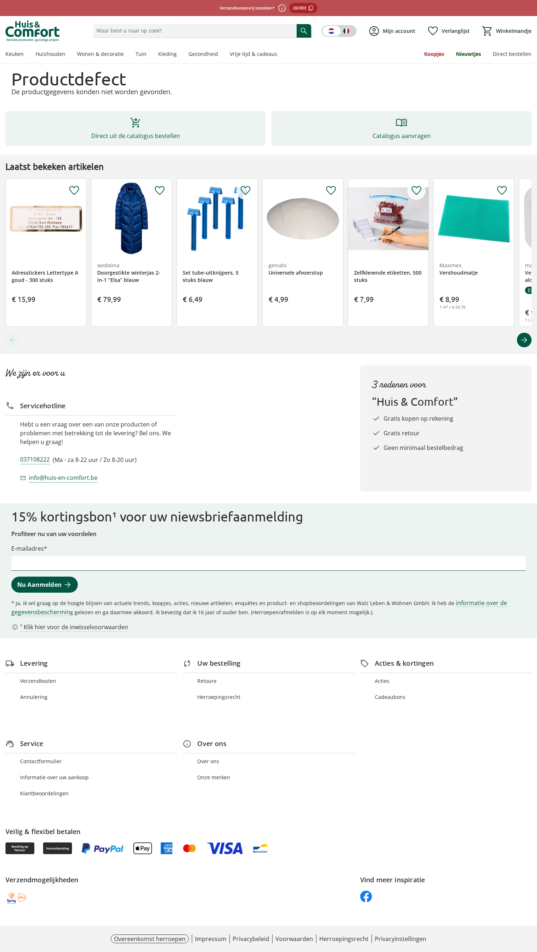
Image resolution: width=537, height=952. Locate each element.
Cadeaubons (390, 696)
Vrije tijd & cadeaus (253, 53)
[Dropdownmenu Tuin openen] (149, 55)
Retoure (207, 680)
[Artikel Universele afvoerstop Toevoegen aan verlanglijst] (331, 190)
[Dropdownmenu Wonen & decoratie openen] (127, 55)
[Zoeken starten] (304, 30)
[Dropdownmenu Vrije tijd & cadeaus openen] (280, 55)
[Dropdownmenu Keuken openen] (27, 55)
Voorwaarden (294, 939)
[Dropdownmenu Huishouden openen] (68, 55)
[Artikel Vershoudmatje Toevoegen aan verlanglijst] (502, 190)
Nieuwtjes (468, 53)
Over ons (208, 761)
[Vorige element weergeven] (12, 340)
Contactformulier (41, 761)
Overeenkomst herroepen (150, 939)
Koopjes (434, 53)
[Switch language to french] (339, 31)
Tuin (141, 53)
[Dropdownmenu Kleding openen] (180, 55)
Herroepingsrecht (218, 696)
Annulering (33, 696)
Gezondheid (203, 53)
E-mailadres (27, 548)
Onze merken (213, 777)
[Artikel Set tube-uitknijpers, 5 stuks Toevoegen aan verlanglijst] (245, 190)
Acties (382, 680)
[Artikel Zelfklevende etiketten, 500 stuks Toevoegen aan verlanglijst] (416, 190)
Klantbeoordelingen (44, 793)
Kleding (167, 53)
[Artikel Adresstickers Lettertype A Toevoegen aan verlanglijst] (74, 190)
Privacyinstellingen (400, 939)
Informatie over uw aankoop (54, 777)
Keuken (14, 53)
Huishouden (50, 53)
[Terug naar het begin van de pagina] (528, 899)
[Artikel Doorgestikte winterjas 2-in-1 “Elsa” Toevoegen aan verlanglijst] (160, 190)
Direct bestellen (512, 53)
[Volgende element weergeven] (524, 340)
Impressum (210, 939)
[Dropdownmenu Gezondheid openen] (221, 55)
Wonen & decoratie (100, 53)
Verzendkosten (38, 680)
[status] (193, 30)
